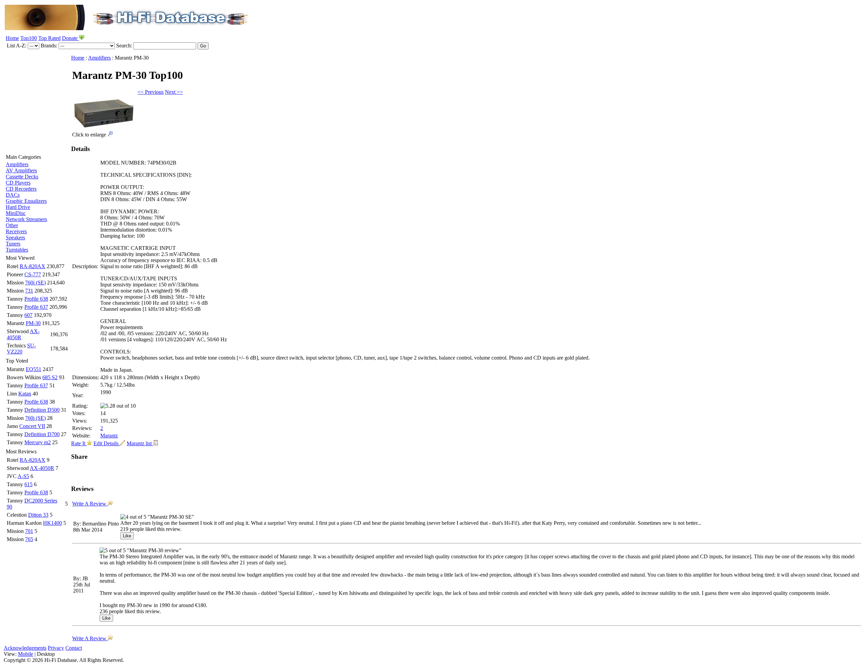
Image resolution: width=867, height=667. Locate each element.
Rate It (79, 443)
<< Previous (151, 92)
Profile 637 (36, 307)
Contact (73, 648)
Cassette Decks (22, 176)
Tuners (13, 243)
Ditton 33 (38, 515)
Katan (24, 393)
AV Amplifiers (21, 170)
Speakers (15, 237)
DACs (13, 195)
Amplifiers (17, 164)
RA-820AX (32, 266)
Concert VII (32, 426)
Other (12, 225)
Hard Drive (18, 207)
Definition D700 (42, 434)
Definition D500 (42, 410)
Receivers (16, 231)
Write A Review (90, 504)
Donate (70, 38)
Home (12, 38)
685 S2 (50, 377)
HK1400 (52, 523)
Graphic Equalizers (26, 201)
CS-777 (32, 274)
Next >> (174, 92)
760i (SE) (35, 282)
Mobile (25, 654)
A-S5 (23, 476)
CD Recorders (21, 189)
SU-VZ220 (21, 348)
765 (29, 539)
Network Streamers (26, 219)
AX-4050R (42, 468)
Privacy (56, 648)
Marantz (109, 435)
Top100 (28, 38)
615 (28, 484)
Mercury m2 (37, 442)
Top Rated (49, 38)
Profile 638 (36, 299)
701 (29, 531)
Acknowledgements (25, 648)
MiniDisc (16, 213)
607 (28, 315)
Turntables (17, 250)
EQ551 (33, 369)
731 (29, 291)
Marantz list (140, 443)
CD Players (18, 183)
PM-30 (33, 323)
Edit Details (106, 443)
